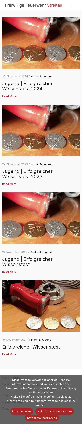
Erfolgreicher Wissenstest (31, 347)
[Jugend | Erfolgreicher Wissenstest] (41, 218)
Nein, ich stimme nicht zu (54, 411)
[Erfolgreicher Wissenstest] (41, 306)
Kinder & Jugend (42, 76)
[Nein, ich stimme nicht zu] (77, 399)
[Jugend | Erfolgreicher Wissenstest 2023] (41, 130)
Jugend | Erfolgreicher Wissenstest (27, 261)
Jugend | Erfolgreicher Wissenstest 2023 (27, 174)
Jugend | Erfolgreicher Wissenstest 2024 (27, 86)
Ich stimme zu (21, 411)
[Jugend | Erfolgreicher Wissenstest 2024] (41, 43)
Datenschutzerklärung (42, 417)
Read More (9, 96)
